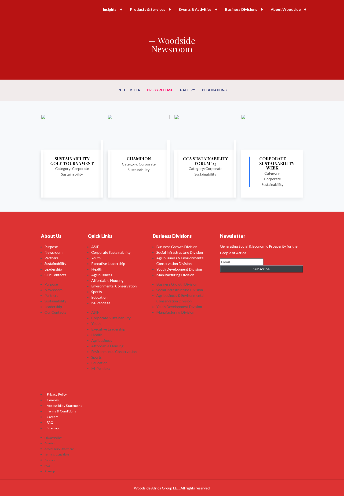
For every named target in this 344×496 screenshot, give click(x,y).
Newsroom (53, 252)
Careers (53, 417)
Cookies (53, 400)
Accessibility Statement (64, 406)
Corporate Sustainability (111, 252)
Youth (96, 258)
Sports (96, 291)
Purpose (51, 246)
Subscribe (261, 269)
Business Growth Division (176, 246)
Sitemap (53, 428)
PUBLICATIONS (214, 90)
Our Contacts (55, 274)
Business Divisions (241, 9)
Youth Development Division (179, 269)
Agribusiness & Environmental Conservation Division (180, 261)
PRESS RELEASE (160, 90)
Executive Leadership (108, 263)
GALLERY (187, 90)
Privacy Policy (57, 394)
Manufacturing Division (175, 274)
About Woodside (286, 9)
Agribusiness (101, 274)
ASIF (95, 246)
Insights (110, 9)
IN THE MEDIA (128, 90)
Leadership (53, 269)
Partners (51, 258)
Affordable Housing (107, 280)
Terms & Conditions (61, 411)
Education (99, 297)
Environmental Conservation (114, 286)
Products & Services (147, 9)
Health (96, 269)
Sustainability (55, 263)
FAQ (50, 422)
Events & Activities (195, 9)
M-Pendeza (100, 303)
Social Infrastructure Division (179, 252)
